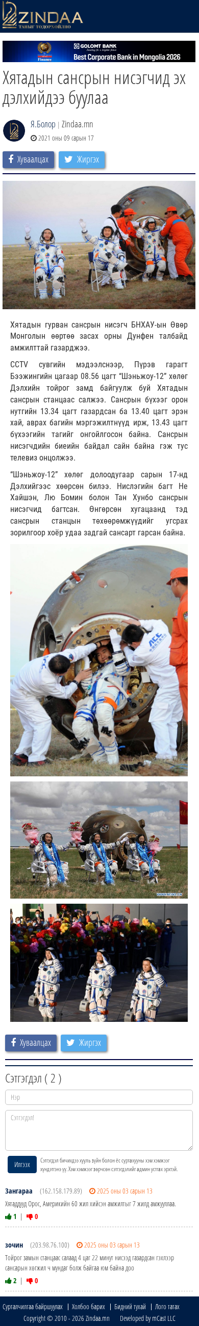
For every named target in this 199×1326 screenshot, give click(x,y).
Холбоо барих (88, 1306)
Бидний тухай (130, 1306)
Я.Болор (43, 124)
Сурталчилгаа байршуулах (33, 1306)
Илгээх (22, 1164)
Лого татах (167, 1306)
